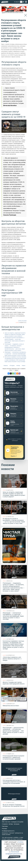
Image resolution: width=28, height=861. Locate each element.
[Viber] (19, 373)
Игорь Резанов (22, 321)
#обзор (18, 365)
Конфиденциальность (8, 831)
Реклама (4, 828)
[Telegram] (15, 373)
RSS (3, 822)
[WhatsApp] (13, 373)
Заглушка (16, 824)
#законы (6, 365)
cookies (16, 837)
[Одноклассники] (17, 373)
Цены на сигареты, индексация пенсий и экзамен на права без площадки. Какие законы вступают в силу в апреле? (15, 334)
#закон (23, 365)
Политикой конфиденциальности (13, 853)
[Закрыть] (25, 15)
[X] (11, 373)
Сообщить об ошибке (17, 822)
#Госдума (12, 365)
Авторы (11, 824)
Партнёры (5, 826)
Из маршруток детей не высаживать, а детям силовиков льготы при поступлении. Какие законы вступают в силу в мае (14, 340)
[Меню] (26, 2)
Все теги (7, 822)
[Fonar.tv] (4, 2)
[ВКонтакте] (8, 373)
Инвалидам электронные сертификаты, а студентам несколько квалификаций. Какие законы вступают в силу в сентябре (15, 353)
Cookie (20, 842)
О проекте (5, 824)
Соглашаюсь (14, 856)
